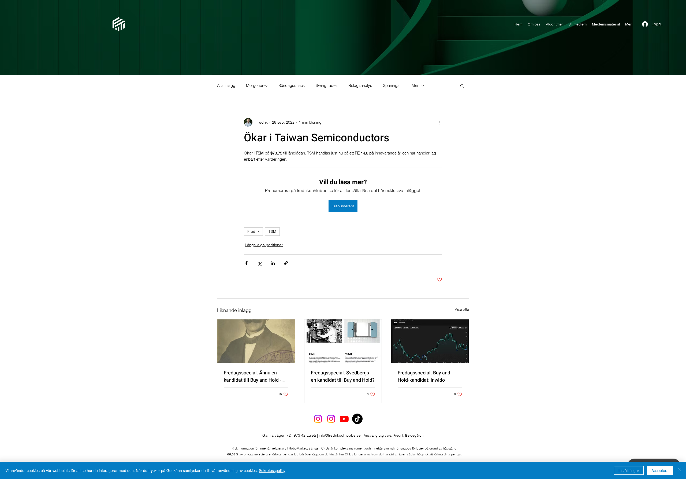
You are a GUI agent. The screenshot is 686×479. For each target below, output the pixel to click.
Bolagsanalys (360, 85)
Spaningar (392, 85)
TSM (272, 231)
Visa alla (462, 309)
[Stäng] (679, 470)
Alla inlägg (226, 85)
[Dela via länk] (285, 263)
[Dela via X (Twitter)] (259, 263)
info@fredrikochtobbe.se (340, 435)
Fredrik (253, 231)
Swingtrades (327, 85)
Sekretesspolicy (272, 470)
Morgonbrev (257, 85)
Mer (415, 85)
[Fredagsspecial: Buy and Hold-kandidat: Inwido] (430, 341)
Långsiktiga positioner (264, 244)
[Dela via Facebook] (246, 263)
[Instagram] (318, 419)
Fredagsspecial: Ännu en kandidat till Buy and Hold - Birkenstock (252, 376)
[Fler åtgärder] (439, 122)
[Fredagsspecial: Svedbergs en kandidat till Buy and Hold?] (343, 341)
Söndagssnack (291, 85)
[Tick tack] (357, 419)
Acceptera (660, 470)
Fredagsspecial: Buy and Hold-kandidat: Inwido (424, 376)
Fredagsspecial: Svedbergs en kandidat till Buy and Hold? (343, 376)
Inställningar (628, 470)
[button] (462, 85)
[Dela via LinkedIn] (272, 263)
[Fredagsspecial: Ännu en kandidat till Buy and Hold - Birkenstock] (256, 341)
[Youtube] (344, 419)
